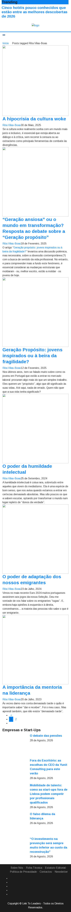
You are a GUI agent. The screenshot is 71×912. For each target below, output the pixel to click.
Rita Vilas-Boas (11, 125)
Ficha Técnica (34, 867)
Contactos (46, 871)
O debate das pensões (46, 735)
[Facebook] (10, 878)
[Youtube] (10, 894)
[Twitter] (10, 886)
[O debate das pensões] (14, 746)
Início (5, 43)
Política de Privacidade (23, 871)
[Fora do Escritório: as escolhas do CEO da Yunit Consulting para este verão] (14, 770)
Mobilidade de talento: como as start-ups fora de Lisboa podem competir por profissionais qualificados (48, 794)
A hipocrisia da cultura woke (34, 118)
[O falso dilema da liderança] (14, 824)
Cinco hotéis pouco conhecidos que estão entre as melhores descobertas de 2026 (34, 12)
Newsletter (61, 871)
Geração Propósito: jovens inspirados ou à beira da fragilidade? (32, 355)
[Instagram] (10, 890)
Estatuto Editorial (55, 867)
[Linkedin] (10, 882)
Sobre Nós (17, 867)
